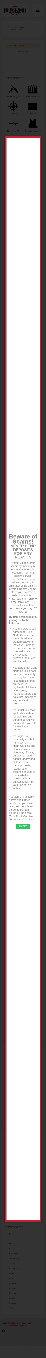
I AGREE (23, 826)
